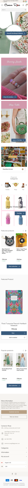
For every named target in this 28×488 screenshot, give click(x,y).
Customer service (14, 412)
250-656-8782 (8, 439)
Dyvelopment (22, 484)
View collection (13, 266)
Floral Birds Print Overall (7, 369)
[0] (26, 5)
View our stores (14, 416)
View (13, 333)
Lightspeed (5, 484)
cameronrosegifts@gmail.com (12, 443)
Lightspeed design (13, 484)
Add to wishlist (13, 337)
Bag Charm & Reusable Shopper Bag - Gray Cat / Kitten (7, 251)
